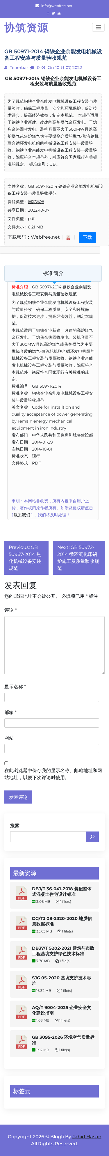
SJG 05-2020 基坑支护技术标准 (61, 980)
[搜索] (92, 836)
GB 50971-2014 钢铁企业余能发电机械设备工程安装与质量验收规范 (53, 81)
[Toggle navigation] (98, 27)
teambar (18, 67)
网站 (9, 738)
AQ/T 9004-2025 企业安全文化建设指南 (61, 1010)
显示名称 (15, 686)
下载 (87, 237)
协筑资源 (26, 27)
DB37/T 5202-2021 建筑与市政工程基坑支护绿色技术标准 (63, 951)
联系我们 (22, 514)
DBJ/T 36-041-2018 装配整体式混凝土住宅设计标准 (62, 891)
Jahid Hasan (86, 1136)
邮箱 (10, 712)
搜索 (14, 825)
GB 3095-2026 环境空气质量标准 (63, 1040)
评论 (10, 610)
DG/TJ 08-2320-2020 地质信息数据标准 (62, 921)
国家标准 (36, 201)
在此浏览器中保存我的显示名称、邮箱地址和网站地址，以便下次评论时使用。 (53, 774)
